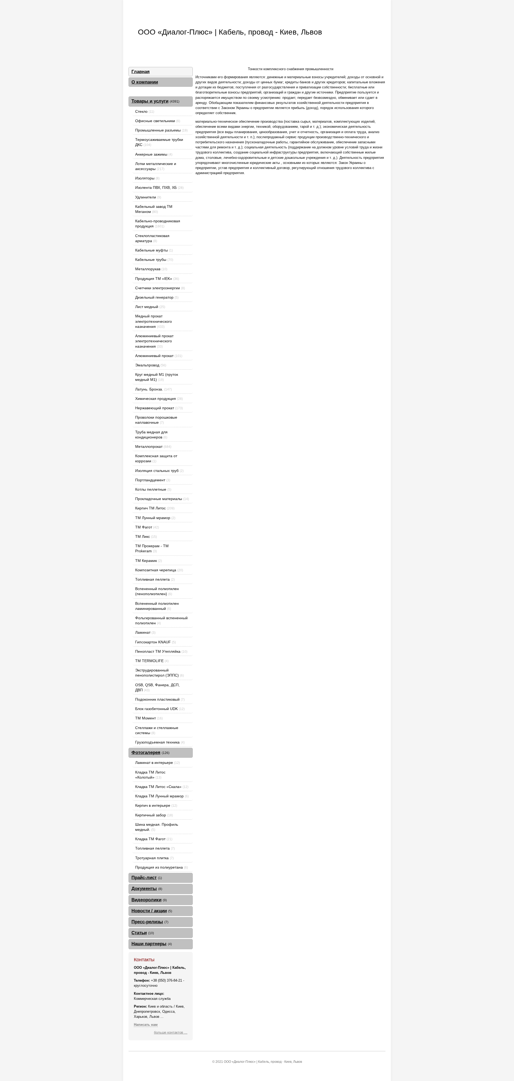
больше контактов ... (170, 1032)
